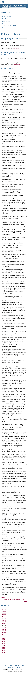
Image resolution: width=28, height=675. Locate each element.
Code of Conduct (14, 665)
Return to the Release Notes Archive (14, 599)
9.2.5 (3, 643)
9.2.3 (3, 647)
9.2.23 (4, 611)
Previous (3, 597)
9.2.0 (3, 652)
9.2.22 (4, 613)
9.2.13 (4, 629)
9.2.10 (4, 634)
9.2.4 (3, 645)
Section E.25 (16, 48)
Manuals (4, 18)
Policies (6, 665)
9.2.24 (4, 609)
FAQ (3, 27)
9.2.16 (4, 624)
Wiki (3, 29)
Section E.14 (16, 64)
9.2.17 (4, 622)
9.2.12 (4, 631)
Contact (18, 667)
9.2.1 (3, 650)
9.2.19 (4, 618)
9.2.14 (4, 627)
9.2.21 (4, 615)
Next (25, 601)
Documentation (6, 16)
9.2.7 (3, 640)
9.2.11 (4, 633)
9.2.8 (3, 638)
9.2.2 (3, 649)
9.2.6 (3, 641)
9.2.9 (3, 636)
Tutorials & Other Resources (10, 25)
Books (4, 23)
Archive (4, 20)
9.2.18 (4, 620)
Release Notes (6, 21)
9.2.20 (4, 616)
